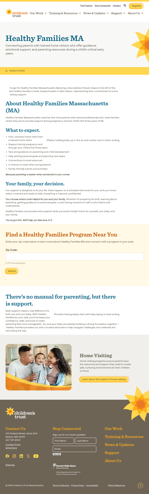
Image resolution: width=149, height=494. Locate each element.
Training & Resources (124, 436)
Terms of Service (61, 485)
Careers (117, 5)
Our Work (113, 428)
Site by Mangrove (116, 485)
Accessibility (92, 485)
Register (137, 6)
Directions (11, 448)
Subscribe (56, 454)
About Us (113, 460)
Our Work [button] (36, 13)
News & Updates (119, 444)
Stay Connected (102, 5)
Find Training (86, 5)
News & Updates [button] (94, 13)
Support (112, 452)
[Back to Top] (140, 486)
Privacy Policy (77, 485)
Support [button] (116, 13)
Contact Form (13, 444)
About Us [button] (134, 13)
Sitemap (10, 465)
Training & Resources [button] (63, 13)
